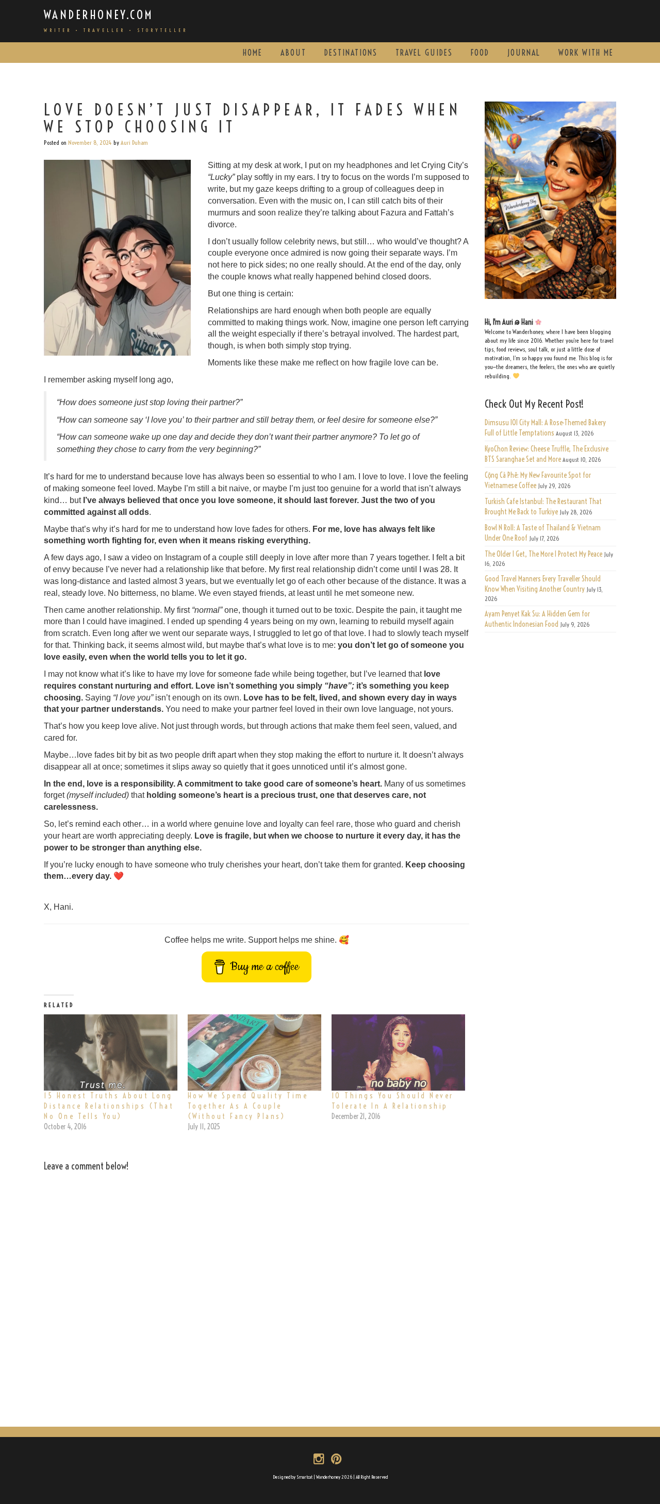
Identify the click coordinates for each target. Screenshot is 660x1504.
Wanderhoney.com (99, 14)
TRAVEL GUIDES (424, 52)
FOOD (480, 52)
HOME (252, 52)
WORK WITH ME (586, 52)
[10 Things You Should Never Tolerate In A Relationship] (398, 1052)
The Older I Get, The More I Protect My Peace (543, 554)
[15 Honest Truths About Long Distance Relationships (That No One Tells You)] (110, 1052)
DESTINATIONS (350, 52)
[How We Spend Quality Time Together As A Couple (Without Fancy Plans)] (254, 1052)
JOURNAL (523, 52)
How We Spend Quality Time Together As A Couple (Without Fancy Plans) (248, 1106)
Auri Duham (134, 142)
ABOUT (293, 52)
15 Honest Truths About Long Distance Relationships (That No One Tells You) (109, 1106)
